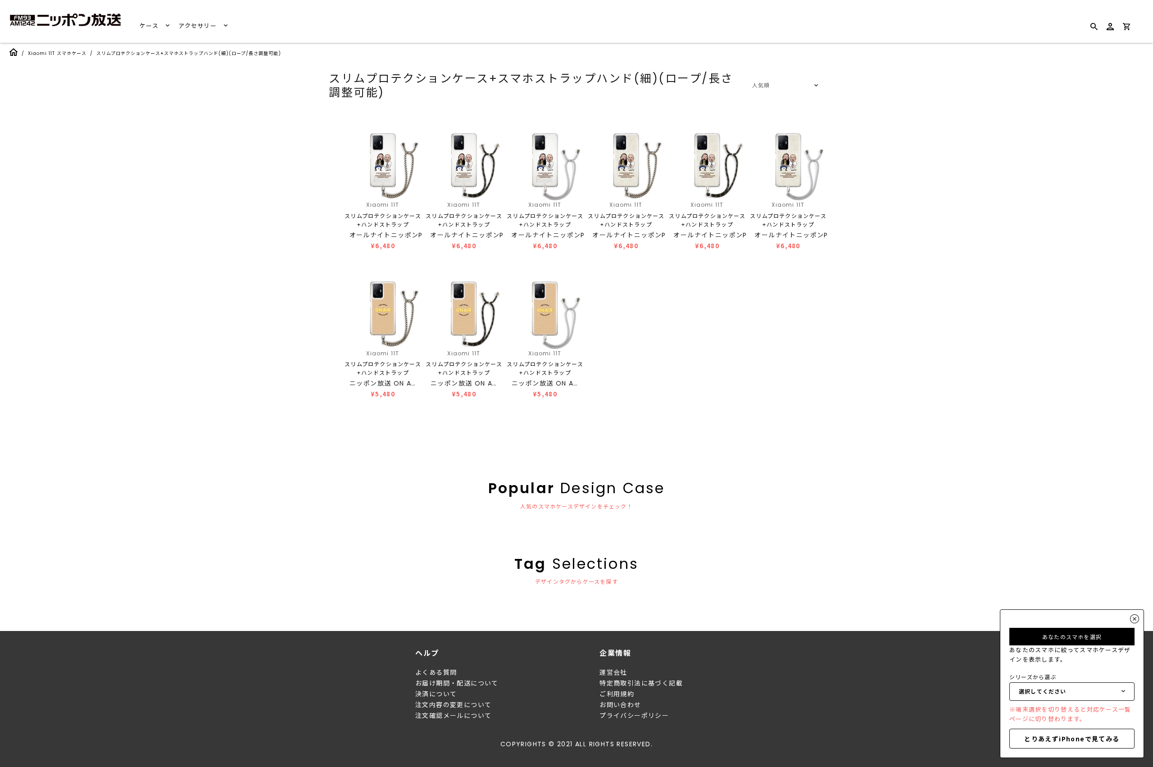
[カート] (1126, 28)
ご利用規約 (616, 694)
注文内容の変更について (453, 704)
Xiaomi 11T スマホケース (57, 53)
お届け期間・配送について (457, 683)
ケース (150, 26)
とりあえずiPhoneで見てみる (1071, 738)
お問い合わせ (620, 704)
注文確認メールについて (453, 715)
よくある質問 (436, 672)
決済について (436, 694)
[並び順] (783, 85)
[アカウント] (1110, 30)
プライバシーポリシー (634, 715)
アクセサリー (198, 26)
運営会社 (613, 672)
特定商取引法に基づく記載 (641, 683)
